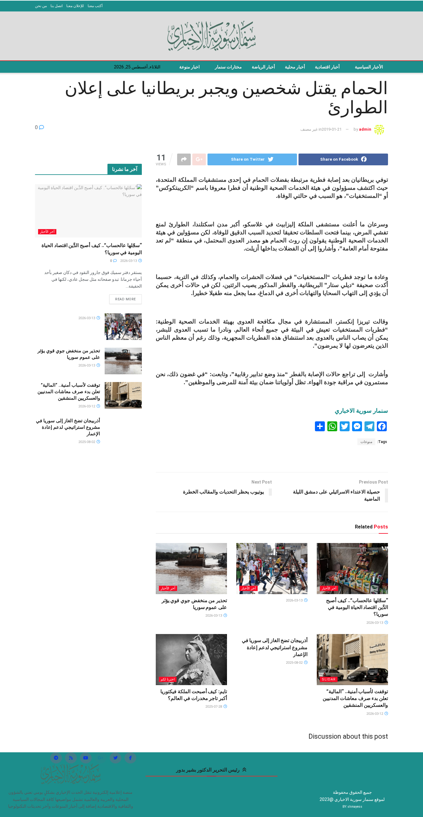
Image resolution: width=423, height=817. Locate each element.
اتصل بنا (56, 6)
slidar (329, 679)
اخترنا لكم (168, 679)
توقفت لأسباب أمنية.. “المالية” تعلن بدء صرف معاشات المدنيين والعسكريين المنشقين (355, 698)
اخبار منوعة (189, 66)
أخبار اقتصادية (327, 66)
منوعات (366, 442)
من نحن (41, 6)
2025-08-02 (294, 663)
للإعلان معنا (75, 6)
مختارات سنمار (228, 66)
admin (365, 129)
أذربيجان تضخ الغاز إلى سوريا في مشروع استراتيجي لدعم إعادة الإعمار (274, 647)
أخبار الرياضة (263, 66)
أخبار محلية (295, 66)
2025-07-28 (214, 707)
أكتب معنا (95, 6)
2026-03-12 (375, 714)
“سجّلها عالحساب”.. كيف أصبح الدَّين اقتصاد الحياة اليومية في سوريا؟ (357, 607)
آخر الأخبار (329, 588)
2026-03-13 (375, 623)
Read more (125, 299)
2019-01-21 (332, 129)
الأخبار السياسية (369, 66)
